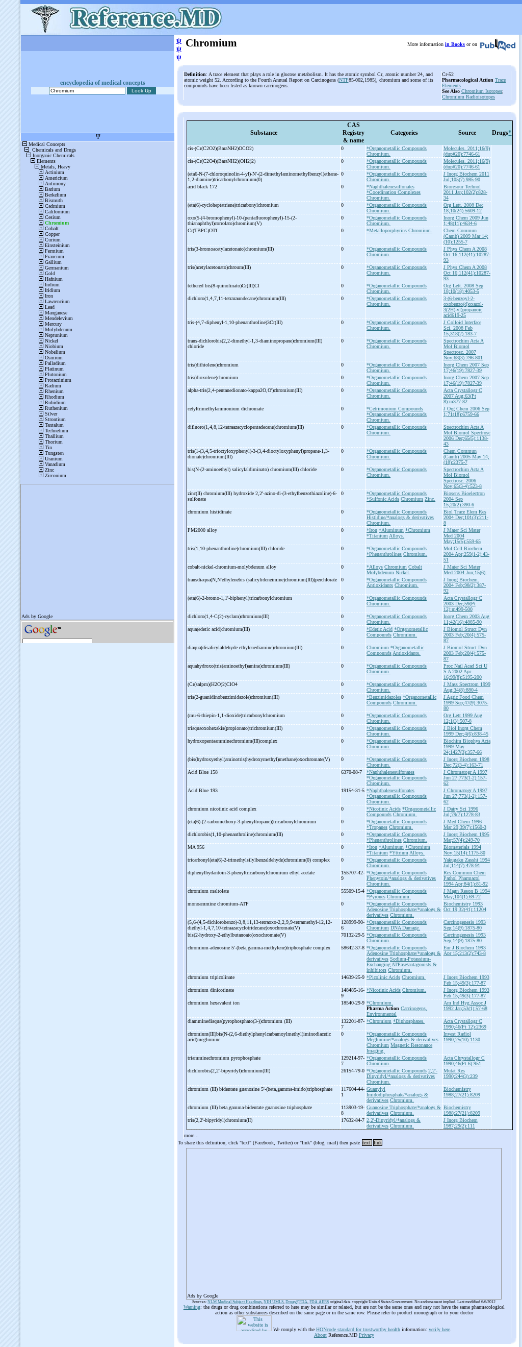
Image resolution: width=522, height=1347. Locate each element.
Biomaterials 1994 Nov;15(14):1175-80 (464, 849)
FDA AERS (319, 1302)
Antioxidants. (407, 653)
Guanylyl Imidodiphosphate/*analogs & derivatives (397, 1094)
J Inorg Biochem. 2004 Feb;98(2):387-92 (464, 585)
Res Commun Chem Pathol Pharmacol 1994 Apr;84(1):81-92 (465, 878)
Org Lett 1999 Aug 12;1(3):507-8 (462, 718)
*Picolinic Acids (383, 977)
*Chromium (417, 530)
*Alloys (375, 567)
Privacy (366, 1335)
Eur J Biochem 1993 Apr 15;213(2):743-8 (464, 950)
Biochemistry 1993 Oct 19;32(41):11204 (464, 906)
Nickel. (403, 572)
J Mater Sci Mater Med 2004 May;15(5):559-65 (462, 535)
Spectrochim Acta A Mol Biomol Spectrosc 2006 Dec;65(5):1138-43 (466, 435)
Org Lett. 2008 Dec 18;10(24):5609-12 (463, 207)
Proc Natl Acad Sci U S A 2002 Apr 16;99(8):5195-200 (465, 671)
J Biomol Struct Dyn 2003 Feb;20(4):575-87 (465, 634)
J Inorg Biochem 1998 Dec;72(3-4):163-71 (466, 762)
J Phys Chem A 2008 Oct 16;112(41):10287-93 (466, 254)
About (320, 1335)
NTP (344, 80)
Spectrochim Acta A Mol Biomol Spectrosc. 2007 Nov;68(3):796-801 (463, 349)
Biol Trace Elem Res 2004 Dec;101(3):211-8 (465, 517)
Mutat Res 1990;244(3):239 (460, 1073)
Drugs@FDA (296, 1302)
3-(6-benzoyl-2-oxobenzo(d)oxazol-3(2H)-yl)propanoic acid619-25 (463, 307)
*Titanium (377, 535)
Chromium (412, 499)
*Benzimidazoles (384, 697)
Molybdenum (380, 572)
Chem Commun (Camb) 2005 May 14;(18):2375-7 (466, 456)
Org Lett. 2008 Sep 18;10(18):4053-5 (463, 288)
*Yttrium (398, 852)
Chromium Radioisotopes (468, 97)
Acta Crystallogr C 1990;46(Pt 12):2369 (464, 1024)
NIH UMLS (273, 1302)
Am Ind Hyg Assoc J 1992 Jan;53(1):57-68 (465, 1005)
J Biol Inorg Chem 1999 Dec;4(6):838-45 (465, 731)
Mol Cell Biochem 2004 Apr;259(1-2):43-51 (466, 554)
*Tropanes (377, 827)
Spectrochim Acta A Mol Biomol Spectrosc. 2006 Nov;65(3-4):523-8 (463, 478)
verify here (439, 1329)
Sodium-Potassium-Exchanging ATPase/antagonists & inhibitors (402, 964)
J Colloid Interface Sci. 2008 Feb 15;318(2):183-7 (462, 328)
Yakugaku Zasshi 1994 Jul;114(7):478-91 (466, 862)
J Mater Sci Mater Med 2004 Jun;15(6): (465, 569)
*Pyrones (376, 896)
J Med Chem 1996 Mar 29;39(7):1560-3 (464, 824)
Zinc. (430, 499)
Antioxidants (380, 585)
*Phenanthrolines (384, 554)
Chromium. (378, 154)
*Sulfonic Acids (383, 499)
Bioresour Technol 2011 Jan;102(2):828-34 (465, 192)
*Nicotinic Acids (384, 809)
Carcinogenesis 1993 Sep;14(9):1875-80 (464, 924)
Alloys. (396, 535)
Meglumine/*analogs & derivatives (402, 1039)
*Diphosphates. (409, 1021)
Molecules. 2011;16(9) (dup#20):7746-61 (466, 151)
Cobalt (415, 567)
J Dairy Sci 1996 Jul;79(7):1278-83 (461, 811)
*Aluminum (391, 530)
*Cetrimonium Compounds (395, 408)
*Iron (372, 530)
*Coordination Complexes (394, 192)
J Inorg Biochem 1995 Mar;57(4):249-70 (466, 837)
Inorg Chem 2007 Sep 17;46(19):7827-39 (466, 367)
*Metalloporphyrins (387, 230)
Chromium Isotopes (481, 91)
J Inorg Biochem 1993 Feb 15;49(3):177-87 (466, 980)
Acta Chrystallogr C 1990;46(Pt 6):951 (464, 1060)
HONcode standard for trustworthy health (358, 1329)
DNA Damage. (405, 927)
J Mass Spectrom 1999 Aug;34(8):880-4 (466, 687)
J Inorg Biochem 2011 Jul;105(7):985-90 (466, 176)
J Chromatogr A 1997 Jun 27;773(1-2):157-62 (465, 777)
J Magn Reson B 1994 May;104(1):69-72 (466, 893)
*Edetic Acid (380, 629)
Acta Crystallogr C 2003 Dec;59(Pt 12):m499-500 (462, 603)
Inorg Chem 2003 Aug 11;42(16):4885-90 (466, 619)
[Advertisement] (344, 1220)
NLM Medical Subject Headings (234, 1302)
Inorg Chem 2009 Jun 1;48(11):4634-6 (465, 220)
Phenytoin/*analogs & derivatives (401, 878)
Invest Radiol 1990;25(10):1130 (461, 1036)
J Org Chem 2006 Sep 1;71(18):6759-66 (466, 411)
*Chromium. (380, 1003)
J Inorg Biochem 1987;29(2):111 (460, 1123)
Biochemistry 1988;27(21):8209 (461, 1091)
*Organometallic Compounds (397, 148)
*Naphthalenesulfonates (390, 186)
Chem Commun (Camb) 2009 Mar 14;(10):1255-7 (465, 236)
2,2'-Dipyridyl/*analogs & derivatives (402, 1073)
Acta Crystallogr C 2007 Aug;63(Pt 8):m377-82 (462, 395)
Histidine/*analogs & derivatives (400, 517)
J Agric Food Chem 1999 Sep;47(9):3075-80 (465, 702)
